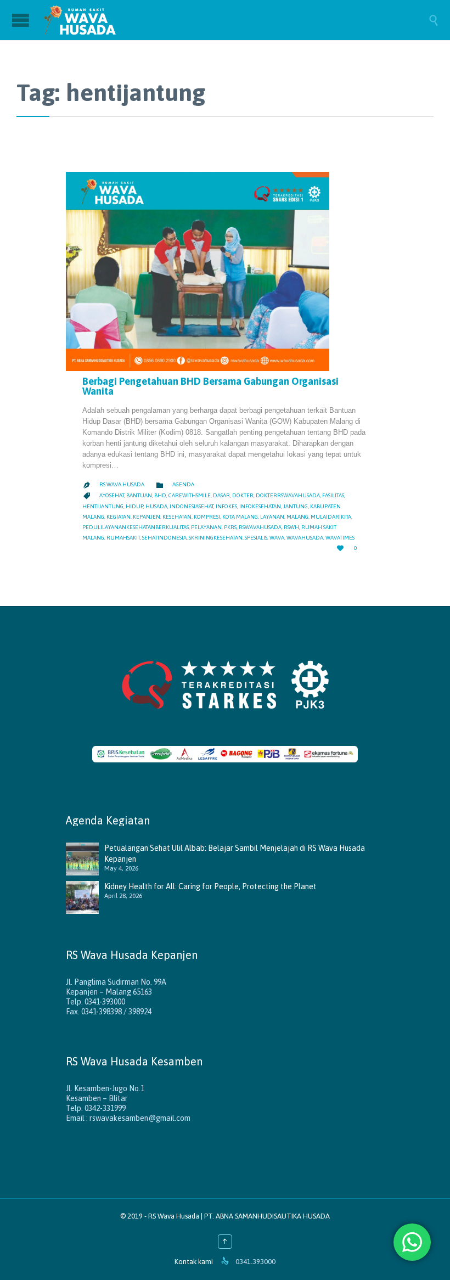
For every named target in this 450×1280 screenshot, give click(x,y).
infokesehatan (260, 506)
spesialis (256, 538)
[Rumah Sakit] (236, 20)
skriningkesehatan (216, 538)
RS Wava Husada (121, 484)
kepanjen (146, 517)
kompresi (207, 517)
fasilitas (333, 495)
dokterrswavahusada (288, 495)
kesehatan (177, 517)
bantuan (139, 495)
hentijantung (102, 506)
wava (276, 538)
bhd (160, 495)
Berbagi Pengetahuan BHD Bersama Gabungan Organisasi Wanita (210, 386)
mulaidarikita (331, 517)
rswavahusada (260, 527)
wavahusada (304, 538)
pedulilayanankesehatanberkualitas (135, 527)
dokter (243, 495)
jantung (295, 506)
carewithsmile (189, 495)
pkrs (230, 527)
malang (297, 517)
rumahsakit (123, 538)
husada (156, 506)
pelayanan (206, 527)
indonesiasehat (191, 506)
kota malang (240, 517)
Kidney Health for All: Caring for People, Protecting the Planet (210, 886)
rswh (291, 527)
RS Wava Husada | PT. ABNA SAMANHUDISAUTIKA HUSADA (239, 1216)
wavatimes (340, 538)
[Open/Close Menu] (22, 20)
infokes (226, 506)
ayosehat (111, 495)
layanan (272, 517)
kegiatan (118, 517)
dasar (221, 495)
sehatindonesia (164, 538)
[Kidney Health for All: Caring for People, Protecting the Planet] (85, 897)
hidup (134, 506)
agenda (183, 484)
